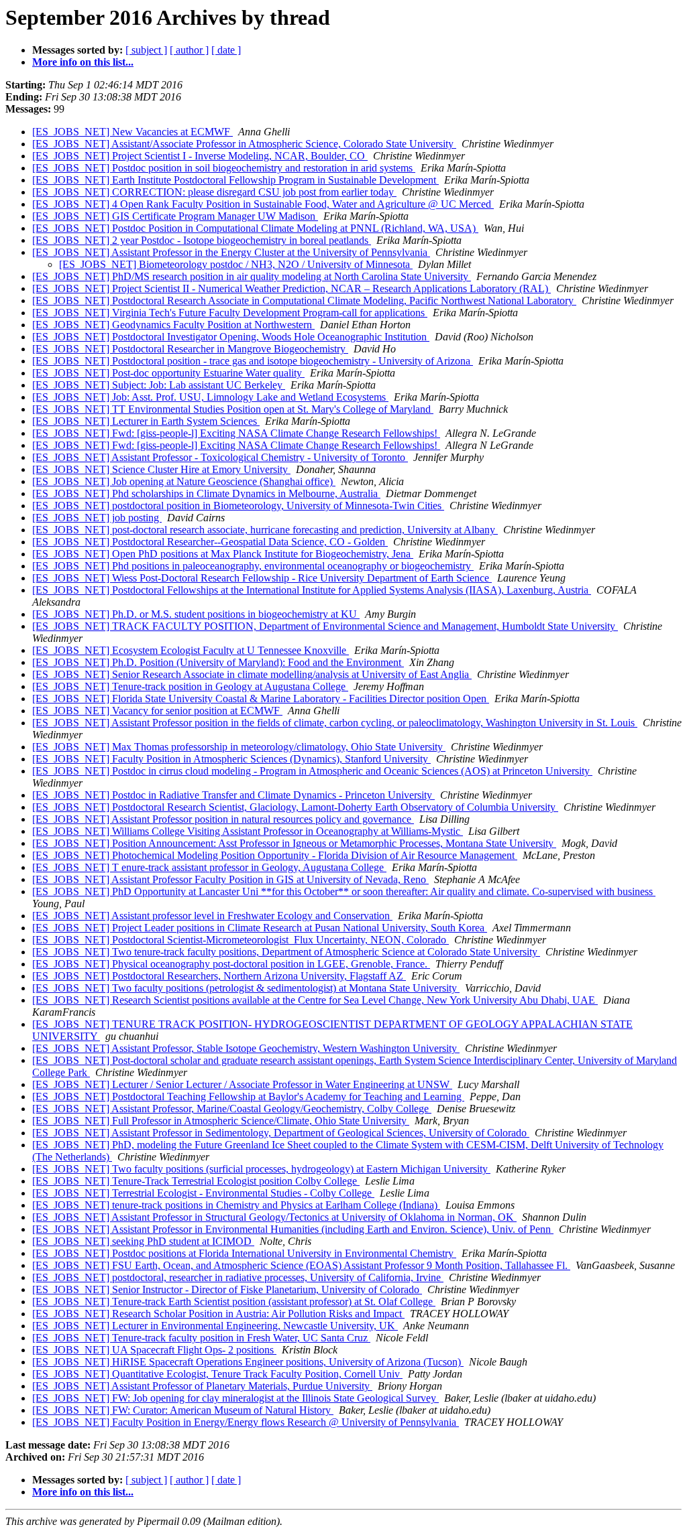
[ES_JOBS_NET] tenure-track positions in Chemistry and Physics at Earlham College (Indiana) (236, 1205)
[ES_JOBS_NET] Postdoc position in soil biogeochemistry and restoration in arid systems (223, 168)
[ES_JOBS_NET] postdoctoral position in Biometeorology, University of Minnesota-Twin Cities (238, 505)
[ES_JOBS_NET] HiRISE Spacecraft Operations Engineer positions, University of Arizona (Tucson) (248, 1362)
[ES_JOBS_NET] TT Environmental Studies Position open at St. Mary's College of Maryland (232, 409)
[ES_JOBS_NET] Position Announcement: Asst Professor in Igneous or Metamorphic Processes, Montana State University (294, 843)
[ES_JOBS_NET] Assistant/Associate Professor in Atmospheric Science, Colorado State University (244, 143)
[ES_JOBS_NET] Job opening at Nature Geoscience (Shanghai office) (183, 481)
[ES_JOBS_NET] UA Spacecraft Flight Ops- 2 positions (154, 1349)
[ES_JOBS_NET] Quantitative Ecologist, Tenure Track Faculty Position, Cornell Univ (217, 1374)
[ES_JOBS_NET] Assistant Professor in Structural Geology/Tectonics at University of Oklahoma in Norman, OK (274, 1217)
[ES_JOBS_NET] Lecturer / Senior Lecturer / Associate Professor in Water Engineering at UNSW (242, 1084)
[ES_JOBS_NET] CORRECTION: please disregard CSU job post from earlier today (214, 192)
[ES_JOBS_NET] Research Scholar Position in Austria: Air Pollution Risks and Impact (218, 1313)
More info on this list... (83, 62)
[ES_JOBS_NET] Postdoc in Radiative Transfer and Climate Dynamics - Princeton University (233, 795)
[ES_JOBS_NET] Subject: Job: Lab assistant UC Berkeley (158, 385)
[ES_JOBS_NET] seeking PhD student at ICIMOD (143, 1241)
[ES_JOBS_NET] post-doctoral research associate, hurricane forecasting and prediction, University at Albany (265, 529)
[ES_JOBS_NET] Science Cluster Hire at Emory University (161, 469)
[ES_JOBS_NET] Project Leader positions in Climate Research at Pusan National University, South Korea (259, 927)
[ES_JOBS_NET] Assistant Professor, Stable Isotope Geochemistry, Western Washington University (246, 1048)
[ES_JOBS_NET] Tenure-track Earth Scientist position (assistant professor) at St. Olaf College (233, 1301)
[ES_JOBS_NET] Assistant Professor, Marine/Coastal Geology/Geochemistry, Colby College (231, 1108)
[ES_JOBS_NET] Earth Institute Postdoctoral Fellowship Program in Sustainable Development (235, 180)
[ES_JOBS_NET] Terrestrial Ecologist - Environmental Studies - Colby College (203, 1193)
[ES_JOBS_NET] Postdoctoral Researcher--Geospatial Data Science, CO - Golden (210, 541)
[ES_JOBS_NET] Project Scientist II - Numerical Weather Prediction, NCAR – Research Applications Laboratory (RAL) (291, 288)
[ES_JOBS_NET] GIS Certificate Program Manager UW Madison (175, 216)
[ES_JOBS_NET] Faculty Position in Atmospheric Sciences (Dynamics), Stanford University (231, 758)
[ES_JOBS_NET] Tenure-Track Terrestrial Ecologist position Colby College (196, 1181)
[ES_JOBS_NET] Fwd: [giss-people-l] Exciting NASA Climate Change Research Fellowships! (236, 433)
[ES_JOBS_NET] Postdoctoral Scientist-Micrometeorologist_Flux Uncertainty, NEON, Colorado (240, 939)
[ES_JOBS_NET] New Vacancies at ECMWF (132, 131)
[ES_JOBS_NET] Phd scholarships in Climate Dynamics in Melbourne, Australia (206, 493)
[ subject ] (146, 50)
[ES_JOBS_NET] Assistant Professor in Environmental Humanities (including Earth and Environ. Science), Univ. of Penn (292, 1229)
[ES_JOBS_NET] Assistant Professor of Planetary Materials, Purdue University (202, 1386)
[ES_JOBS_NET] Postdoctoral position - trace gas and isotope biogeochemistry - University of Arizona (252, 360)
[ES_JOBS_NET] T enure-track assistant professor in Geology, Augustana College (209, 867)
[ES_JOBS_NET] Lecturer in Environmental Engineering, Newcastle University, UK (215, 1325)
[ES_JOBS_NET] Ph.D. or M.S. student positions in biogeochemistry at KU (196, 614)
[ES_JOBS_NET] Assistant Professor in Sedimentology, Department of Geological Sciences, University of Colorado (280, 1132)
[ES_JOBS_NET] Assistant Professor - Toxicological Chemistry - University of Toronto (220, 457)
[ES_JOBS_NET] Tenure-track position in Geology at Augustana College (190, 686)
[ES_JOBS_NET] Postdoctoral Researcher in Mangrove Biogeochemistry (190, 348)
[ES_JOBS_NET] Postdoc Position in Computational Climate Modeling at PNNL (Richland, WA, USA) (255, 228)
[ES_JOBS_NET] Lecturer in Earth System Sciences (146, 421)
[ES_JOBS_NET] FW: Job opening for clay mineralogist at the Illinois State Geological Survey (235, 1398)
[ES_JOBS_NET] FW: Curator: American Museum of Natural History (182, 1410)
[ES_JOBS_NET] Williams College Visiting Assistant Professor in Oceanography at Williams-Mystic (247, 831)
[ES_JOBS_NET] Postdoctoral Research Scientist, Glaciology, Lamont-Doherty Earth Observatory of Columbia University (295, 807)
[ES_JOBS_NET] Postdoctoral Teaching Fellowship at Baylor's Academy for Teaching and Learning (248, 1096)
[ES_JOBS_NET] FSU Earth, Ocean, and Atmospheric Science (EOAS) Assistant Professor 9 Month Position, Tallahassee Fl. (301, 1265)
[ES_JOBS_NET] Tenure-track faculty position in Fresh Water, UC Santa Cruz (201, 1337)
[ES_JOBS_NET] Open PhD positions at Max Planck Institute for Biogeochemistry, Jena (222, 553)
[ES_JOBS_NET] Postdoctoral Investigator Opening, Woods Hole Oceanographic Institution (230, 336)
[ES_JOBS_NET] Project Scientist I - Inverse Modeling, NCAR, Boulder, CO (200, 155)
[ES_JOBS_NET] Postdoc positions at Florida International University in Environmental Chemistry (244, 1253)
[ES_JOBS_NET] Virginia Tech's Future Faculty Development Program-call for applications (229, 312)
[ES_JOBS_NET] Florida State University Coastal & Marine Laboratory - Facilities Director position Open (260, 698)
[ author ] (189, 50)
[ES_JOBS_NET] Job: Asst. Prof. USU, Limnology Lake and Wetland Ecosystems (210, 397)
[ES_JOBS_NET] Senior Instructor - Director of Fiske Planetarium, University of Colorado (227, 1289)
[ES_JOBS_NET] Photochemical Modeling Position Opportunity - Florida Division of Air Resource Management (274, 855)
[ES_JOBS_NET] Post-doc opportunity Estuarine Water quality (168, 373)
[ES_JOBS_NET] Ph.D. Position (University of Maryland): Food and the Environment (218, 662)
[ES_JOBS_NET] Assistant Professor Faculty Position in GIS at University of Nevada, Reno (230, 879)
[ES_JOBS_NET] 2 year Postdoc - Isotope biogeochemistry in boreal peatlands (201, 240)
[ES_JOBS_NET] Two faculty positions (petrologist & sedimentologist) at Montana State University (246, 988)
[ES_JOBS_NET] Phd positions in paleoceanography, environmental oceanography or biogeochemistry (253, 566)
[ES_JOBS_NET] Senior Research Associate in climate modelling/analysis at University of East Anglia (252, 674)
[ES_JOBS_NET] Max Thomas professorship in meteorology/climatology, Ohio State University (238, 746)
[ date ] (226, 50)
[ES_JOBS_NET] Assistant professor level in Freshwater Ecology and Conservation (212, 915)
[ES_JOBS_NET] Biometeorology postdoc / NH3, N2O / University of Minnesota (236, 264)
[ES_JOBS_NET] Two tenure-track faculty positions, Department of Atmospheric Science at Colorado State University (286, 951)
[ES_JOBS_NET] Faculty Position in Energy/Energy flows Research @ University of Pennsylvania (245, 1422)
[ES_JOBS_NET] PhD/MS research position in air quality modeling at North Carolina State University (251, 276)
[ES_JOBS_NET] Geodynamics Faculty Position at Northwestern (173, 324)
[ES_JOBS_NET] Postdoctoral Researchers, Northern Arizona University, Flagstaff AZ (219, 976)
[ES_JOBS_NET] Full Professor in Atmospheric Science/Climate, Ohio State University (220, 1120)
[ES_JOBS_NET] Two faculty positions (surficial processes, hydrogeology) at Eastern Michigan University (261, 1169)
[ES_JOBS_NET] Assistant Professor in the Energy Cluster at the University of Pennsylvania (231, 252)
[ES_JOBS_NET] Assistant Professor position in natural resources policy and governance (223, 819)
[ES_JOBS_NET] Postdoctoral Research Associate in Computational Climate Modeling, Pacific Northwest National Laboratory (304, 300)
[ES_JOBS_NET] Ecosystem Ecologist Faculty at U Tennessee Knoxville (190, 650)
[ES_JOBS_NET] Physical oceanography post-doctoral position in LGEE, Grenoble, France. (231, 964)
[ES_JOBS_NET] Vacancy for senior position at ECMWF (157, 710)
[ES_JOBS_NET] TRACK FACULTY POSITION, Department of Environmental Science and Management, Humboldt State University (325, 626)
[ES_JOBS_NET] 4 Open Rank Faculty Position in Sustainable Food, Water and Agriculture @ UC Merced (263, 204)
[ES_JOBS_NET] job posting (97, 517)
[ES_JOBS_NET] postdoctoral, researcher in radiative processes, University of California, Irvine (237, 1277)
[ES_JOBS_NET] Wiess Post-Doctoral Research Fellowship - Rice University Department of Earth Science (262, 578)
